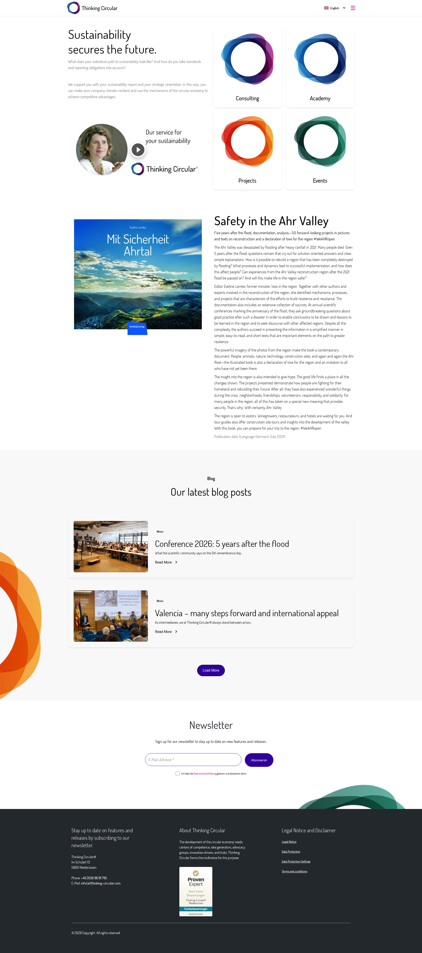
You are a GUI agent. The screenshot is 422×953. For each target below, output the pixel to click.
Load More (211, 670)
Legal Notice (289, 842)
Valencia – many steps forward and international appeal (247, 612)
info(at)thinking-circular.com (101, 883)
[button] (332, 8)
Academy (320, 98)
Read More (163, 562)
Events (320, 180)
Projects (247, 180)
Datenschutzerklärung (205, 773)
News (160, 531)
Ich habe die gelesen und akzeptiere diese (213, 773)
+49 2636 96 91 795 (94, 878)
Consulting (247, 98)
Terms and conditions (294, 871)
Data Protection (291, 851)
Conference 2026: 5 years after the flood (222, 543)
